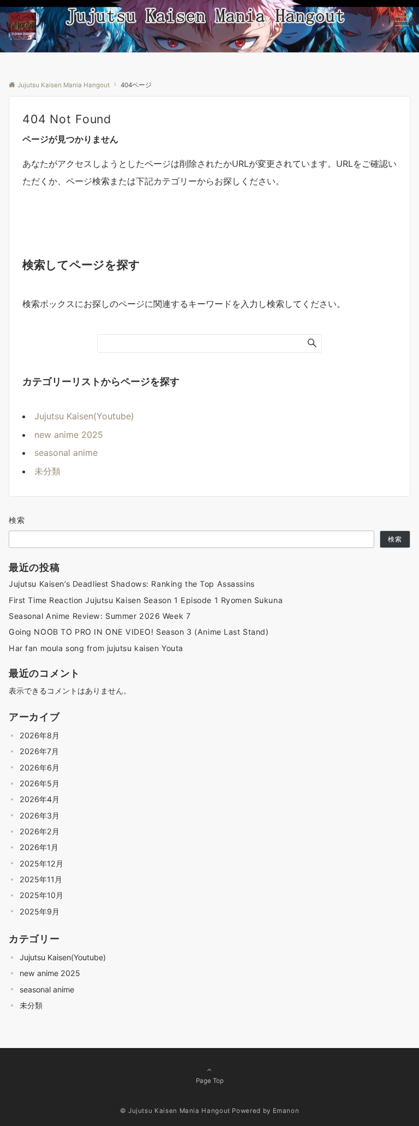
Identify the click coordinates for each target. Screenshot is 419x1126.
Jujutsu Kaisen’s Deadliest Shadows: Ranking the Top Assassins (132, 583)
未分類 (47, 471)
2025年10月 (41, 895)
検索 (17, 520)
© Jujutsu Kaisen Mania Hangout (175, 1111)
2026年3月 (39, 815)
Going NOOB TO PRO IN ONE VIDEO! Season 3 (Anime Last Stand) (139, 631)
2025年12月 (41, 863)
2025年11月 (41, 879)
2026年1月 (39, 847)
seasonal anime (66, 452)
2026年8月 (39, 735)
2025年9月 (39, 911)
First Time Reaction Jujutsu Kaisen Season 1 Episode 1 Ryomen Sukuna (146, 600)
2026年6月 (39, 767)
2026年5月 (39, 783)
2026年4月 (39, 799)
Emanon (286, 1111)
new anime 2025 (68, 434)
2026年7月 (39, 751)
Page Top (210, 1081)
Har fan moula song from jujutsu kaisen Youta (96, 648)
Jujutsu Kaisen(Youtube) (84, 416)
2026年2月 (39, 831)
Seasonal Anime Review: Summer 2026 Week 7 (99, 616)
